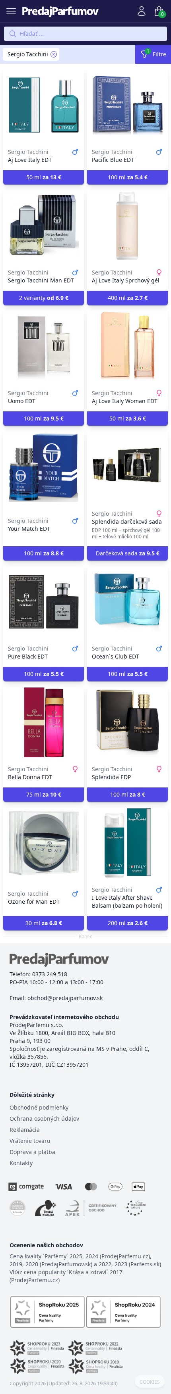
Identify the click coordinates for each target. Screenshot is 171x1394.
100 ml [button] (128, 177)
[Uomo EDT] (43, 346)
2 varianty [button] (43, 297)
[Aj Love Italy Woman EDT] (127, 346)
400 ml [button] (128, 297)
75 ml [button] (43, 794)
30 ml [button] (43, 923)
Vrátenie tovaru (30, 1140)
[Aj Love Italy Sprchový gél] (127, 226)
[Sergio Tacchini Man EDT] (43, 226)
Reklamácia (25, 1129)
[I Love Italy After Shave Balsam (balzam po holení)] (127, 843)
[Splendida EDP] (127, 722)
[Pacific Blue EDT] (127, 105)
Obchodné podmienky (39, 1107)
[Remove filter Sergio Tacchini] (54, 54)
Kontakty (21, 1163)
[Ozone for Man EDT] (43, 843)
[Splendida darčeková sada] (127, 467)
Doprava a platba (32, 1152)
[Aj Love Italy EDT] (43, 105)
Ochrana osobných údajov (44, 1118)
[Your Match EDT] (43, 467)
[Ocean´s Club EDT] (127, 602)
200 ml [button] (128, 923)
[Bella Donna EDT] (43, 722)
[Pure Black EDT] (43, 602)
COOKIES (150, 1382)
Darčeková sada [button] (127, 553)
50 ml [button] (43, 177)
